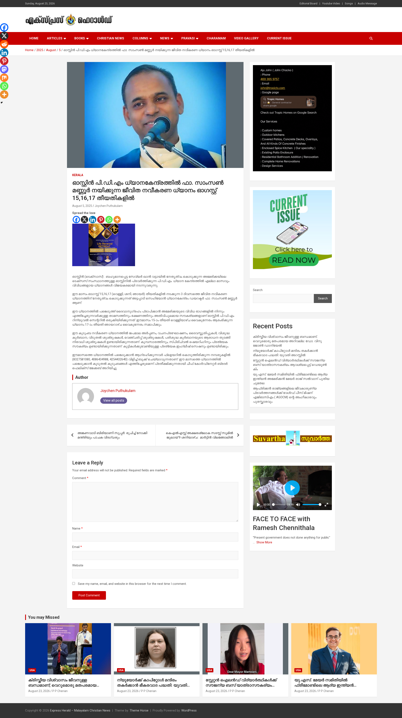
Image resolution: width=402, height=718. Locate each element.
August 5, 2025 (82, 206)
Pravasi (188, 38)
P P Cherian (60, 691)
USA (32, 670)
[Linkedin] (92, 219)
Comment (80, 478)
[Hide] (1, 102)
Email (77, 547)
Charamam (216, 38)
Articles (54, 38)
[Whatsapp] (109, 219)
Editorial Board (308, 3)
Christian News (110, 38)
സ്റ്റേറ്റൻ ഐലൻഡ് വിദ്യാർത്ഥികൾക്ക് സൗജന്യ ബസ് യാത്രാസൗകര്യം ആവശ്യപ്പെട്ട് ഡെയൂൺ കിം (290, 364)
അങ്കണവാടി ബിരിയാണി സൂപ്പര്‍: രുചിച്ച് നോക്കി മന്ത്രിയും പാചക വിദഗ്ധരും (112, 435)
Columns (140, 38)
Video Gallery (246, 38)
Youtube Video (331, 3)
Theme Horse (139, 710)
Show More (264, 542)
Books (79, 38)
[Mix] (4, 77)
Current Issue (279, 38)
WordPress (189, 710)
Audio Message (367, 3)
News (164, 38)
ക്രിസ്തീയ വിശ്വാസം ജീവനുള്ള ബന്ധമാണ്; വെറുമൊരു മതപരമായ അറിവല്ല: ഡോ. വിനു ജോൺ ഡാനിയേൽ (287, 341)
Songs (349, 3)
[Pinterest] (100, 219)
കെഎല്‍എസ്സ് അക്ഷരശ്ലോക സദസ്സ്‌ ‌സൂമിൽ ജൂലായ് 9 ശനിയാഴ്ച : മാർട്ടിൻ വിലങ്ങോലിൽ (199, 435)
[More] (117, 219)
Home (34, 38)
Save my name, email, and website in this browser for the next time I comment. (132, 584)
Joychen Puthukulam (109, 206)
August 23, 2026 (39, 691)
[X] (84, 219)
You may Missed (43, 617)
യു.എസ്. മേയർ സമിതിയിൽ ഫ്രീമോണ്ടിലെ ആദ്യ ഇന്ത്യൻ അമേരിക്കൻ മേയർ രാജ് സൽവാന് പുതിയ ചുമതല (291, 379)
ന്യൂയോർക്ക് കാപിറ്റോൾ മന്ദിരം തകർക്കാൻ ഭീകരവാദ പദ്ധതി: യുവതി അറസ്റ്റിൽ (152, 685)
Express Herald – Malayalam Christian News (80, 710)
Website (77, 565)
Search (258, 290)
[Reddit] (4, 44)
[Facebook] (76, 219)
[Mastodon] (4, 69)
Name (77, 528)
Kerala (77, 175)
